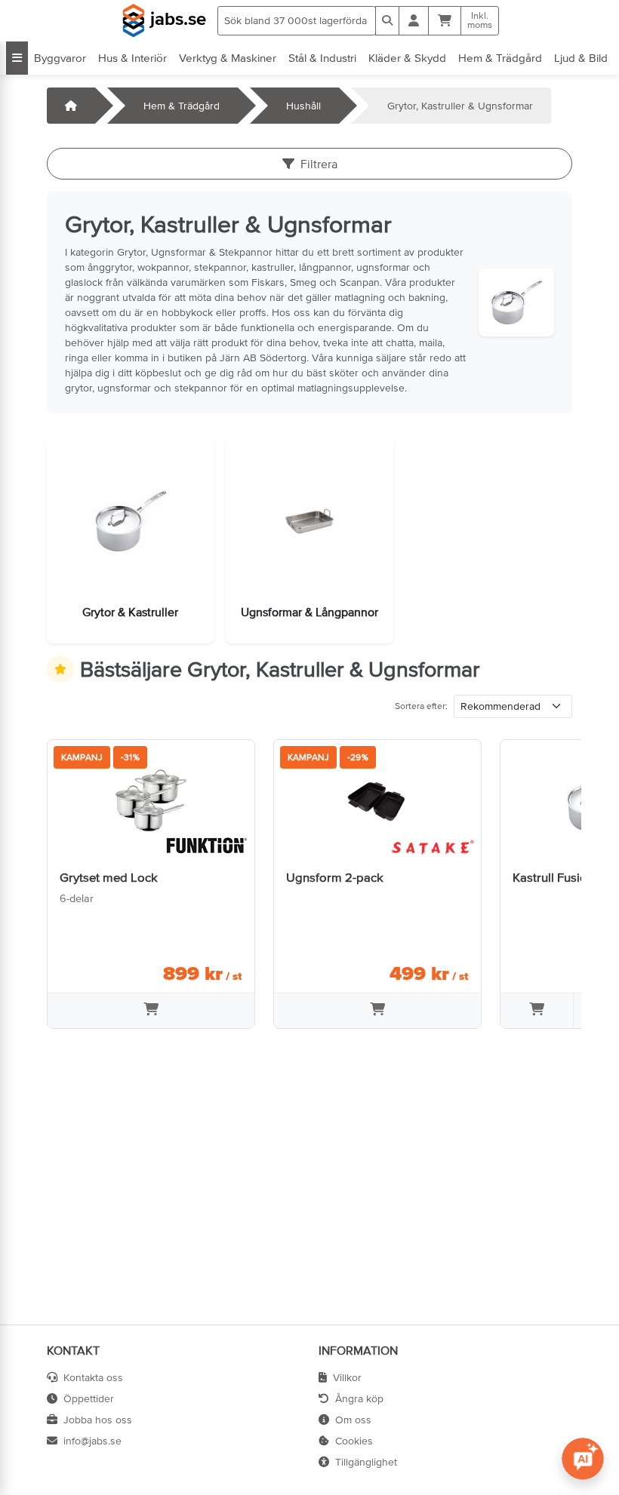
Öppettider (88, 1398)
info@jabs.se (92, 1441)
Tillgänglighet (366, 1462)
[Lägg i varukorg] (151, 1010)
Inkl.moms (479, 20)
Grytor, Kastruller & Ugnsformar (460, 106)
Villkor (347, 1377)
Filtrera (318, 163)
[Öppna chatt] (583, 1459)
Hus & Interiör (132, 57)
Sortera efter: (421, 706)
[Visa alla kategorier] (17, 58)
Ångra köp (359, 1398)
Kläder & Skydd (407, 57)
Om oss (353, 1420)
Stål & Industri (322, 57)
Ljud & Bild (581, 57)
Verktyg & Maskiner (227, 57)
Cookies (354, 1441)
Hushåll (303, 106)
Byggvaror (60, 57)
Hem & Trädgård (500, 57)
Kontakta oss (93, 1377)
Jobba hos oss (97, 1420)
